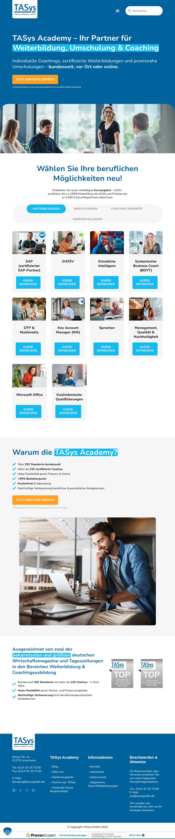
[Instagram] (26, 790)
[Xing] (20, 790)
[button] (117, 11)
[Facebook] (33, 790)
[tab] (46, 208)
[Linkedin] (13, 790)
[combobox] (144, 10)
